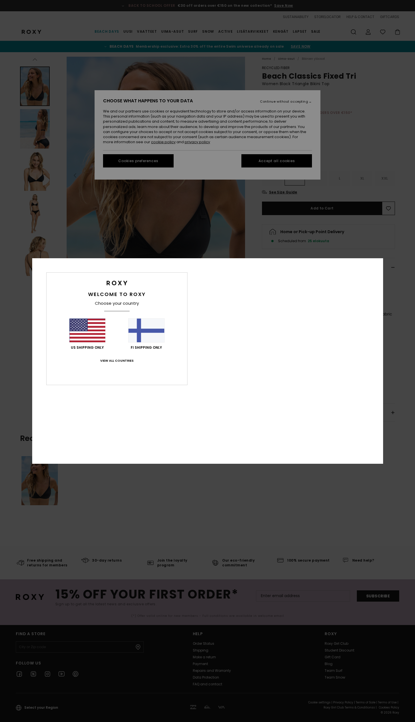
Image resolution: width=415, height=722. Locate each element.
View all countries (117, 360)
